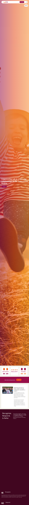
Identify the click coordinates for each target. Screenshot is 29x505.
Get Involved (5, 371)
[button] (18, 380)
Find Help (23, 371)
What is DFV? (14, 371)
